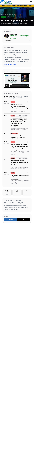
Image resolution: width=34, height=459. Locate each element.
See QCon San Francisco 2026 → (24, 5)
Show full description (10, 64)
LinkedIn (10, 219)
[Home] (6, 2)
